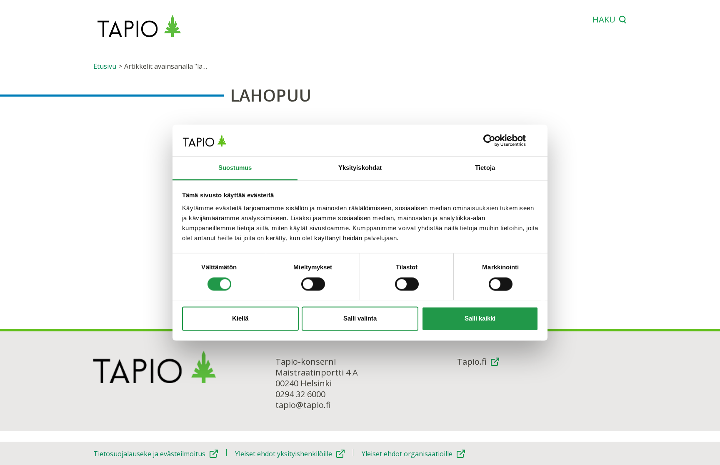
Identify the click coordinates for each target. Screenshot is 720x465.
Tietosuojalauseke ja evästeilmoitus (149, 453)
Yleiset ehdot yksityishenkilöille (283, 453)
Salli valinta (360, 318)
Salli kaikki (480, 318)
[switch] (313, 284)
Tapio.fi (472, 362)
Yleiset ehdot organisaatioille (407, 453)
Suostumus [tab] (235, 168)
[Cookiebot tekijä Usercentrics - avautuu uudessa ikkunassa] (501, 140)
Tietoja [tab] (485, 168)
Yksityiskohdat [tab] (360, 168)
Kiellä (240, 318)
